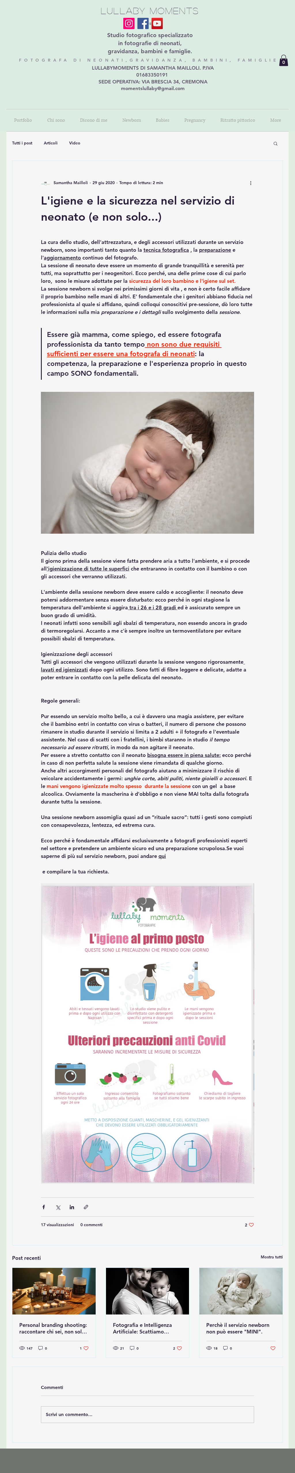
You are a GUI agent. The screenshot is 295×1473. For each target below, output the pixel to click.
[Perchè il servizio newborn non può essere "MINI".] (241, 1291)
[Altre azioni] (250, 182)
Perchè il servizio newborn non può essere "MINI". (237, 1328)
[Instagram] (129, 23)
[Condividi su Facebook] (43, 1207)
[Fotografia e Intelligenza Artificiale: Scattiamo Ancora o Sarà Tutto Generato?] (147, 1291)
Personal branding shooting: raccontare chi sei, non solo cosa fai (53, 1328)
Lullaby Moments (150, 10)
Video (74, 143)
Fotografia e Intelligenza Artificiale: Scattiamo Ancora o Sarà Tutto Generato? (142, 1328)
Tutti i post (22, 143)
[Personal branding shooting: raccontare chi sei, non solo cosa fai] (54, 1291)
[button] (283, 60)
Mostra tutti (272, 1257)
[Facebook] (143, 23)
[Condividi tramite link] (86, 1207)
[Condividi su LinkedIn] (72, 1207)
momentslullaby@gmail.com (153, 88)
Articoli (51, 143)
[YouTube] (157, 23)
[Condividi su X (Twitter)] (57, 1207)
